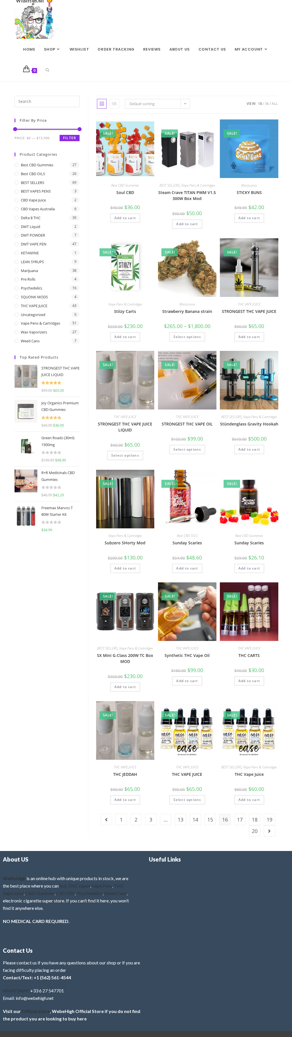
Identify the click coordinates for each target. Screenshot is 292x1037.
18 (260, 103)
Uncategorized (33, 314)
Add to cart (125, 217)
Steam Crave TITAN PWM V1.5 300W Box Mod (187, 195)
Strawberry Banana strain (187, 311)
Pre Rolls (28, 279)
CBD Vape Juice (33, 200)
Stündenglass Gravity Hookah (249, 424)
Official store (36, 1011)
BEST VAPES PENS (36, 191)
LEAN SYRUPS (32, 261)
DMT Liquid (30, 226)
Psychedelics (31, 288)
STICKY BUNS (249, 192)
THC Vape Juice (249, 774)
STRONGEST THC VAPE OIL (187, 424)
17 (240, 819)
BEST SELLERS (169, 185)
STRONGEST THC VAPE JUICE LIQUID (125, 427)
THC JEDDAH (125, 774)
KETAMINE (30, 252)
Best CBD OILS (187, 535)
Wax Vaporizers (34, 332)
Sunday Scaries (187, 543)
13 (180, 819)
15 (210, 819)
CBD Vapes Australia (38, 208)
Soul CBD (125, 192)
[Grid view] (102, 104)
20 (254, 831)
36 (267, 103)
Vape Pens (102, 885)
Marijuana (249, 185)
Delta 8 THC (30, 217)
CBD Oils (65, 893)
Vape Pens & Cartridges (198, 185)
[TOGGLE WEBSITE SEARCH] (47, 70)
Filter (69, 137)
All (274, 103)
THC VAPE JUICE (249, 304)
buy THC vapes (75, 885)
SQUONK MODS (34, 296)
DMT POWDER (33, 235)
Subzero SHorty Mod (125, 543)
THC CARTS (249, 655)
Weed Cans (30, 340)
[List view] (114, 104)
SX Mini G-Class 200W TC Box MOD (125, 658)
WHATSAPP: (16, 990)
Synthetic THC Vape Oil (187, 655)
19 (269, 819)
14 (195, 819)
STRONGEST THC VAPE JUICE (249, 311)
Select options (187, 336)
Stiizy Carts (125, 311)
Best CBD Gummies (125, 185)
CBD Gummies (39, 893)
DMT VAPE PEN (33, 244)
